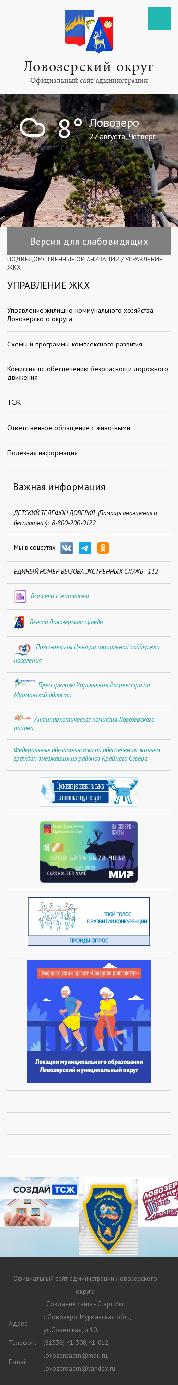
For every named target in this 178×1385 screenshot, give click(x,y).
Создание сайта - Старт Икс (85, 1304)
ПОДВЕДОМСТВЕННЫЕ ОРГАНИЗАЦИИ (63, 259)
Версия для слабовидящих (89, 241)
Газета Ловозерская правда (66, 622)
